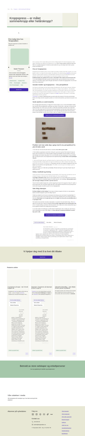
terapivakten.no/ (70, 239)
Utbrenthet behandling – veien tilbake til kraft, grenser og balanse (65, 287)
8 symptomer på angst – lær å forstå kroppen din (18, 287)
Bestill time (19, 89)
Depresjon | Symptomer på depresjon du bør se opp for (41, 287)
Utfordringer (35, 96)
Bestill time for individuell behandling (55, 115)
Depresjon (34, 291)
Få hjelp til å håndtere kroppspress (54, 215)
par (74, 201)
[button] (9, 67)
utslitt (57, 93)
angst (15, 291)
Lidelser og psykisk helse (14, 350)
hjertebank (22, 292)
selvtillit (68, 73)
